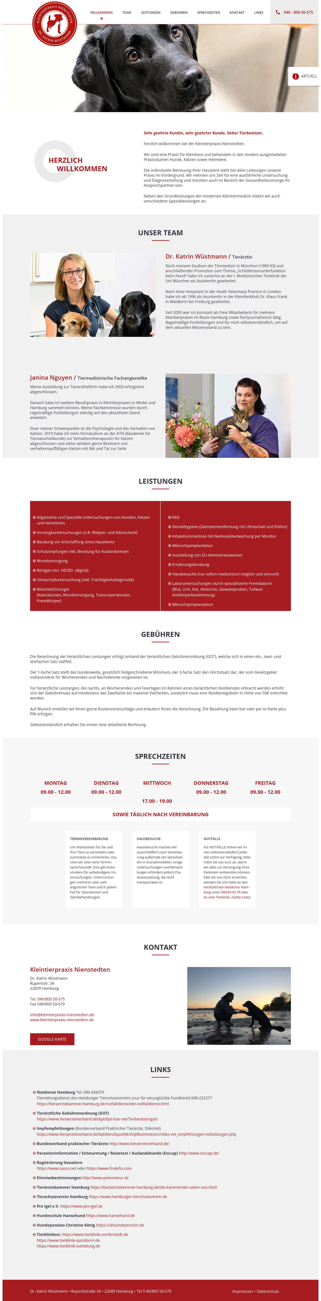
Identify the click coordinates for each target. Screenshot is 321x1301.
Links (258, 12)
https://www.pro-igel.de (81, 1206)
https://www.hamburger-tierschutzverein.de (128, 1196)
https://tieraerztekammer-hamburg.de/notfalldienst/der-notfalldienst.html (103, 1103)
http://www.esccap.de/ (199, 1153)
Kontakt (237, 12)
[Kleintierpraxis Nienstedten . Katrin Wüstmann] (54, 24)
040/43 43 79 (230, 892)
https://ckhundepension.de (120, 1225)
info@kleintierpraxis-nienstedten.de (62, 1014)
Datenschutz (268, 1291)
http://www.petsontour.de (105, 1177)
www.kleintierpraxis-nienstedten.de (62, 1019)
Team (126, 12)
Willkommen (101, 12)
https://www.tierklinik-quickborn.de (68, 1240)
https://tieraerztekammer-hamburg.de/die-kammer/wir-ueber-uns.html (153, 1187)
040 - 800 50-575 (298, 12)
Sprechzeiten (208, 12)
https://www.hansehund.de (110, 1215)
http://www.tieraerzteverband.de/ (139, 1143)
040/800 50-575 (51, 999)
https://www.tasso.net (56, 1168)
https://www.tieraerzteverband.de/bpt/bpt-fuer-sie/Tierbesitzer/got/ (97, 1119)
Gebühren (179, 12)
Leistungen (150, 12)
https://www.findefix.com (109, 1168)
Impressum (242, 1291)
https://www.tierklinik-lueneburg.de (68, 1246)
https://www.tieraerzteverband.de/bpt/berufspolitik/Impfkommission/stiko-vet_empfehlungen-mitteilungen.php (136, 1134)
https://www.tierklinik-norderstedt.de (95, 1234)
